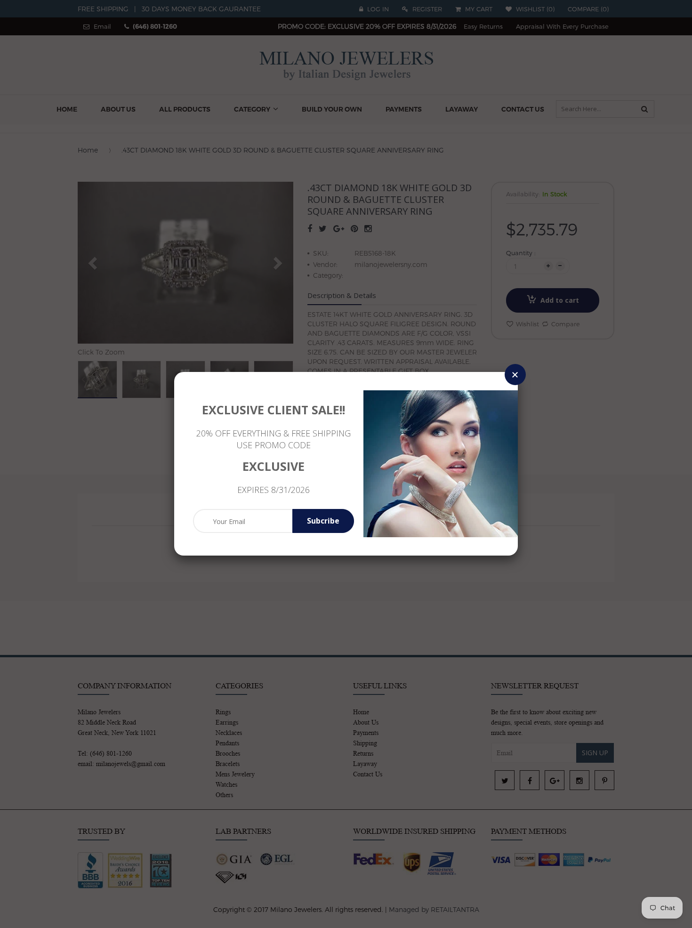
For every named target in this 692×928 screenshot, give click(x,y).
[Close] (515, 374)
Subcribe (323, 521)
